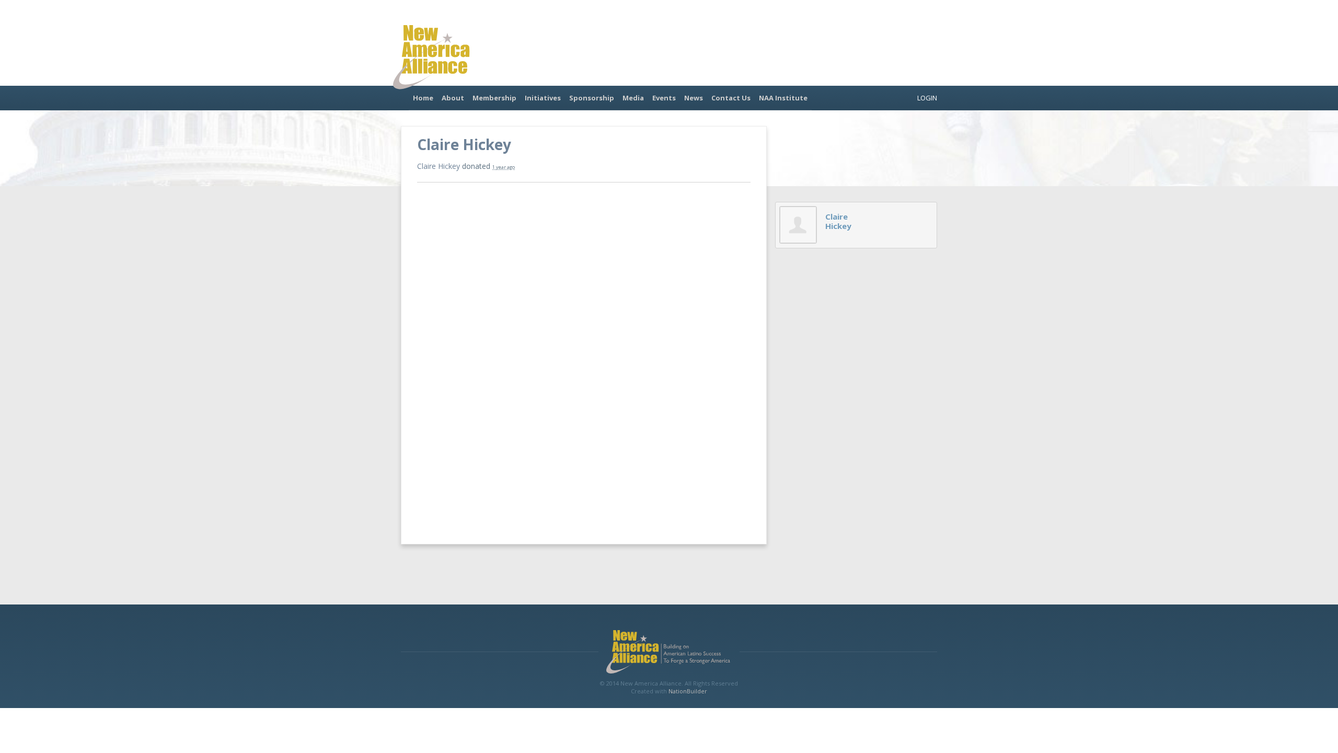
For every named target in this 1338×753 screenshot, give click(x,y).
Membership (494, 97)
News (693, 97)
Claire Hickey (438, 166)
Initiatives (543, 97)
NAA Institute (783, 97)
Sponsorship (591, 97)
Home (423, 97)
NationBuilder (687, 691)
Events (664, 97)
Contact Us (731, 97)
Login (927, 97)
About (453, 97)
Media (633, 97)
